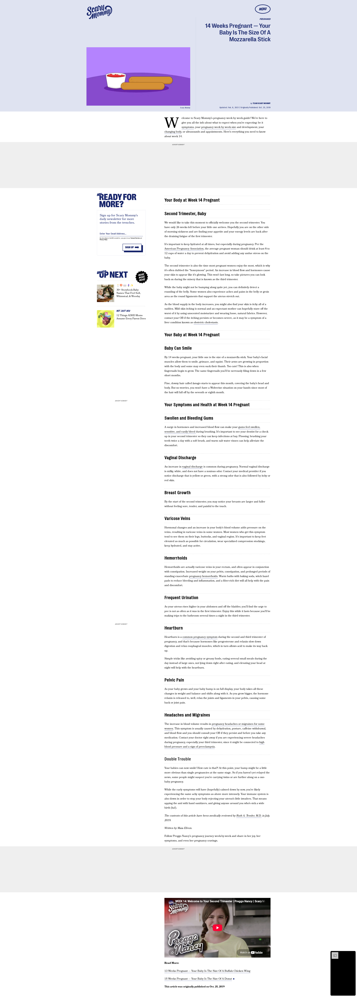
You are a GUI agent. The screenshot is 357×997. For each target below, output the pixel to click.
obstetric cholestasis (206, 322)
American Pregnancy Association (184, 249)
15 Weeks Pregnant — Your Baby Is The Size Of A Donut (198, 979)
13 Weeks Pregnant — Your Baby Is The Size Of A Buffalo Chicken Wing (207, 971)
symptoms (188, 127)
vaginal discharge (192, 467)
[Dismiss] (352, 953)
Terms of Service (135, 238)
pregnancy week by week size (218, 127)
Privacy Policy (104, 239)
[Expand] (333, 953)
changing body (172, 132)
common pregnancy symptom (200, 637)
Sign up (129, 247)
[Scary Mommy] (99, 12)
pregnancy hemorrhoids (203, 576)
